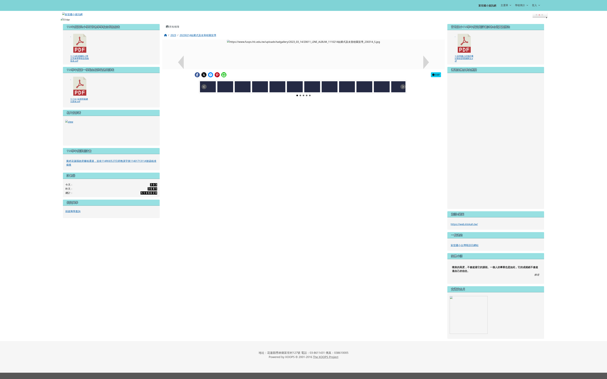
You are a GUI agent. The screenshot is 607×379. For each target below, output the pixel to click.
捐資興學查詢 (72, 211)
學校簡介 (520, 5)
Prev (204, 86)
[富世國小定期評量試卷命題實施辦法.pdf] (464, 43)
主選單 (504, 5)
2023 (173, 35)
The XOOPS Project (325, 357)
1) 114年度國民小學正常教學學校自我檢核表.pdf (79, 58)
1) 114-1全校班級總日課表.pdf (79, 100)
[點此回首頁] (303, 20)
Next (402, 86)
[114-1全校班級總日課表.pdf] (79, 86)
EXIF (437, 74)
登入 (534, 5)
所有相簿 (174, 26)
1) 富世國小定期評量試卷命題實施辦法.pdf (464, 58)
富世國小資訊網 (487, 5)
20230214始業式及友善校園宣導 (198, 35)
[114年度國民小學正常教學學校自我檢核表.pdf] (79, 43)
